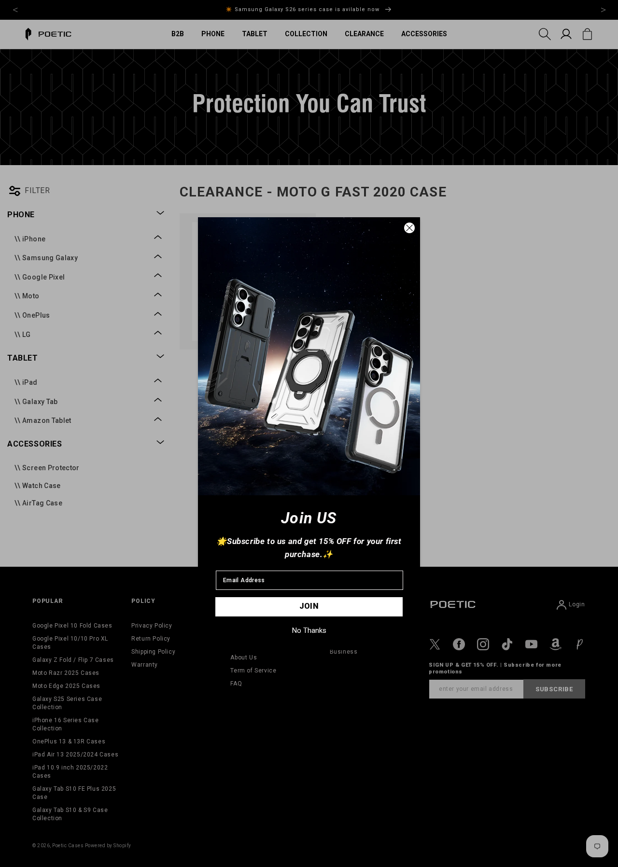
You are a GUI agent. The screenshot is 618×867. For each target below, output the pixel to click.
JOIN (309, 606)
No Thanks (309, 630)
